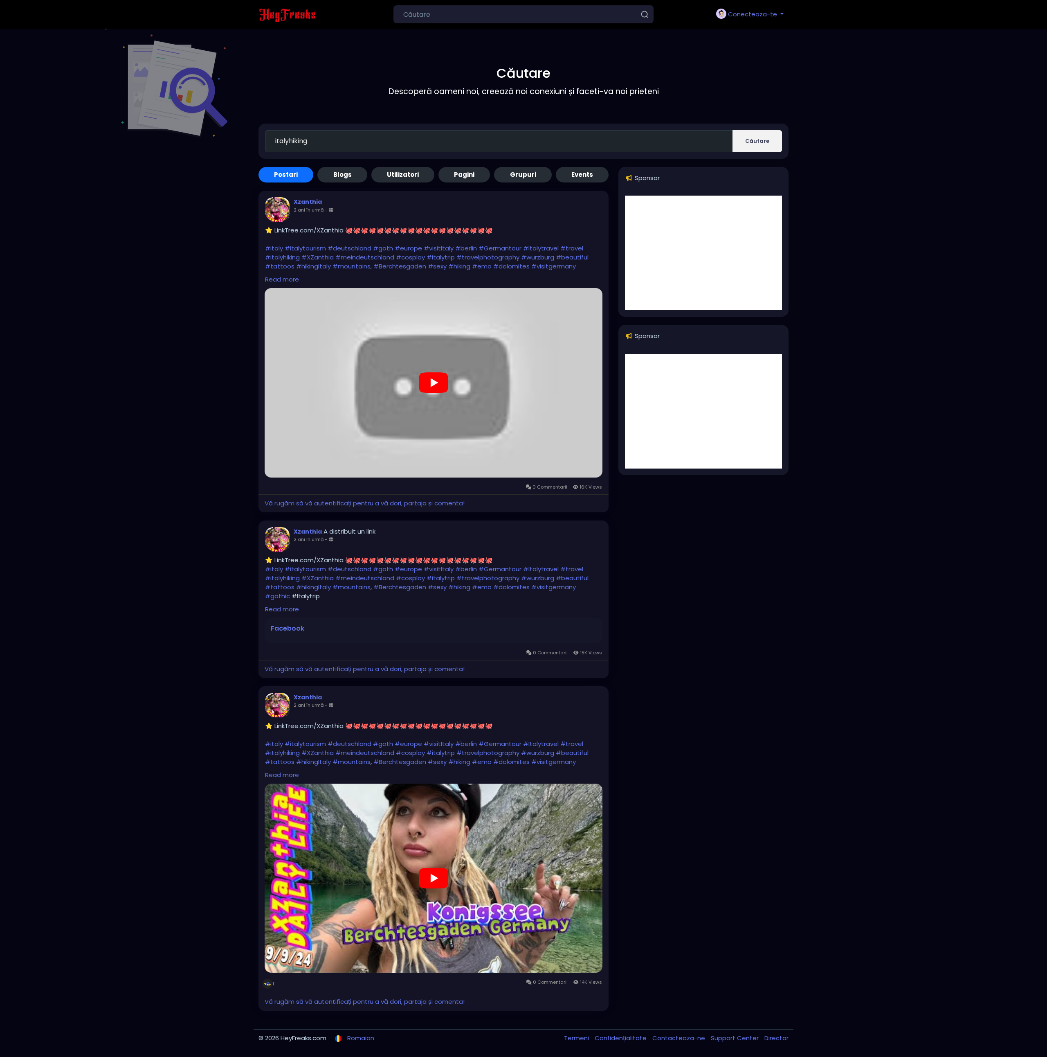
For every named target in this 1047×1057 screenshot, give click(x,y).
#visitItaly (439, 248)
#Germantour (500, 248)
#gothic (278, 596)
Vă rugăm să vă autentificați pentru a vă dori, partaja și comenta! (365, 503)
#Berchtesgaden (399, 266)
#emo (482, 266)
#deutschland (349, 248)
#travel (571, 248)
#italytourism (305, 248)
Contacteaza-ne (679, 1038)
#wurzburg (537, 257)
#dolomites (511, 266)
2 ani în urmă (309, 210)
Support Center (735, 1038)
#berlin (466, 248)
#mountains (352, 266)
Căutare (757, 141)
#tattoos (279, 266)
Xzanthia (308, 202)
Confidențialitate (621, 1038)
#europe (408, 248)
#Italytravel (541, 248)
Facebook (287, 628)
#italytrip (441, 257)
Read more (282, 279)
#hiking (459, 266)
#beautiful (572, 257)
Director (776, 1038)
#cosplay (410, 257)
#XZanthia (317, 257)
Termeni (577, 1038)
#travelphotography (487, 257)
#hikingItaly (313, 266)
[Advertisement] (703, 253)
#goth (383, 248)
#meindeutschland (364, 257)
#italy (274, 248)
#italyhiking (282, 257)
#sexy (437, 266)
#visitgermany (553, 266)
